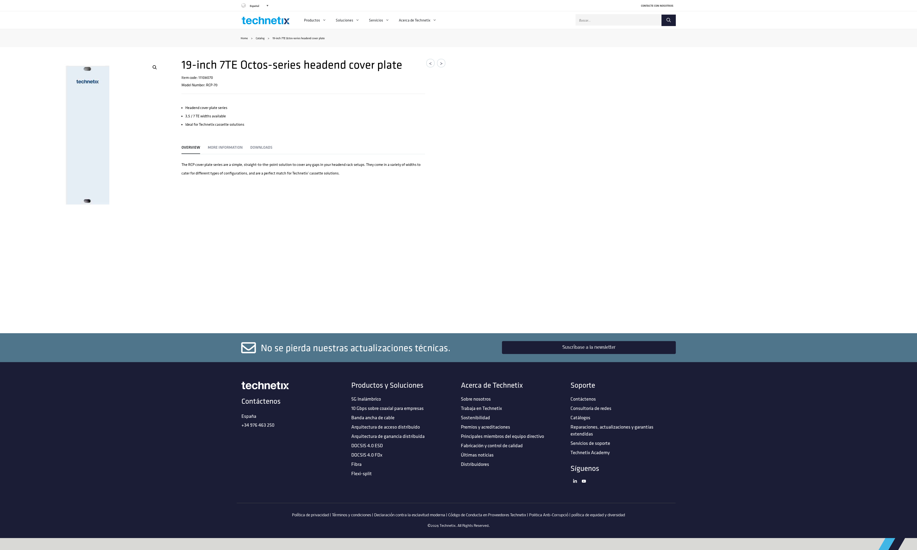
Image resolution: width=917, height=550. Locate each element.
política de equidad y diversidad (598, 515)
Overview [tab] (190, 147)
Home (244, 38)
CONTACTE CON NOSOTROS (657, 6)
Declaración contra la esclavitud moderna (409, 515)
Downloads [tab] (261, 147)
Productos (312, 20)
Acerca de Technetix (414, 20)
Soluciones (344, 20)
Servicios (376, 20)
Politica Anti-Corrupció (548, 515)
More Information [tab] (225, 147)
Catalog (260, 38)
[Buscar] (668, 20)
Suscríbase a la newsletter (589, 347)
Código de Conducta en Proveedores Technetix (487, 515)
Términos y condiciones (351, 515)
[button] (154, 67)
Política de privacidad (310, 515)
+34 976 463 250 (257, 425)
